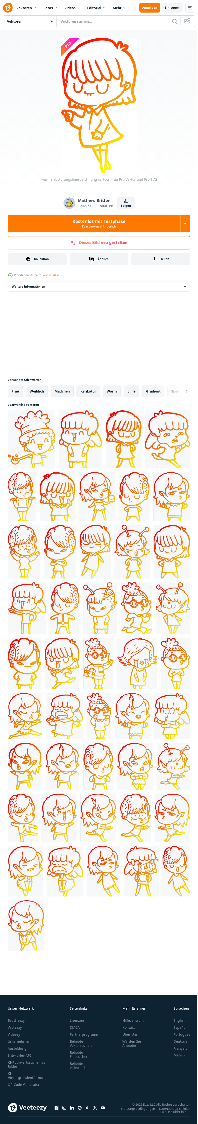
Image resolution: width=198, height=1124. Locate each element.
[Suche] (174, 21)
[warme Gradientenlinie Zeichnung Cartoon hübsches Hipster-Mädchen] (23, 818)
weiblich (37, 391)
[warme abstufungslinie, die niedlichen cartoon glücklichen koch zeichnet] (31, 439)
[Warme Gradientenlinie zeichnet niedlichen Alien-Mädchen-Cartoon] (132, 552)
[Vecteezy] (8, 8)
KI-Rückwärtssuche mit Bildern (26, 1064)
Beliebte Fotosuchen (79, 1054)
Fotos (48, 8)
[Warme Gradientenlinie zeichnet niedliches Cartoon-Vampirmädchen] (97, 496)
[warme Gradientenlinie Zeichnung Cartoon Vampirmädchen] (171, 496)
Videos (70, 8)
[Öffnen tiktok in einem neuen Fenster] (87, 1108)
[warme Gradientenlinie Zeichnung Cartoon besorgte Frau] (167, 439)
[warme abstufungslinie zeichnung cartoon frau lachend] (172, 716)
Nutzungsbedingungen (134, 1108)
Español (176, 1027)
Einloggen (172, 8)
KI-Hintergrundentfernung (27, 1075)
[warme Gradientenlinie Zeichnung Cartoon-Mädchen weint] (137, 663)
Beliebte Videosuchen (80, 1065)
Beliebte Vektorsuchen (81, 1043)
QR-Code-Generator (24, 1084)
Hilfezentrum (133, 1020)
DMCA (75, 1027)
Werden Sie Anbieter (131, 1043)
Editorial (94, 8)
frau (15, 391)
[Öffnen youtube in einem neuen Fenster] (103, 1108)
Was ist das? (51, 275)
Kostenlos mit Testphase (99, 223)
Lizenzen (77, 1020)
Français (177, 1048)
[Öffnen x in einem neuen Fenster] (95, 1108)
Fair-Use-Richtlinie (170, 1111)
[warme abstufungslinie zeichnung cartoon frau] (80, 439)
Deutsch (176, 1041)
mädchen (62, 391)
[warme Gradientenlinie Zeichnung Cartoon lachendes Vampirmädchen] (132, 716)
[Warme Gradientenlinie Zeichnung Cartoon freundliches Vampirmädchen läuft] (98, 818)
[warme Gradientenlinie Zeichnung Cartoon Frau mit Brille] (136, 608)
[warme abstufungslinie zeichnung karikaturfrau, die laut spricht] (64, 716)
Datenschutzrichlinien (171, 1108)
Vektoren (24, 8)
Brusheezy (16, 1020)
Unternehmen (19, 1041)
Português (178, 1034)
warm (112, 391)
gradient (153, 391)
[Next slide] (179, 391)
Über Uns (130, 1034)
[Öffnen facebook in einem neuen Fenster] (56, 1108)
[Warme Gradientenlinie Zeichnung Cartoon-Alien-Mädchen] (173, 608)
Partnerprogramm (84, 1034)
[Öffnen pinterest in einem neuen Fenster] (80, 1108)
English (176, 1020)
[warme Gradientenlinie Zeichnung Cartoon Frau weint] (141, 871)
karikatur (88, 391)
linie (131, 391)
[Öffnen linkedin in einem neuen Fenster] (72, 1108)
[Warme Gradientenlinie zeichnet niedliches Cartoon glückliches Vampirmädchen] (59, 818)
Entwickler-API (19, 1055)
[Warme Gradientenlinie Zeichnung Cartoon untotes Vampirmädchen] (25, 871)
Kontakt (128, 1027)
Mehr (117, 8)
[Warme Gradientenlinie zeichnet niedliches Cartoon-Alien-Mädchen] (100, 608)
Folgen (126, 206)
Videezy (14, 1034)
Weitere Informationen (28, 286)
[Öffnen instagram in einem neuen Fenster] (64, 1108)
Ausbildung (17, 1048)
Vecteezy (15, 1027)
